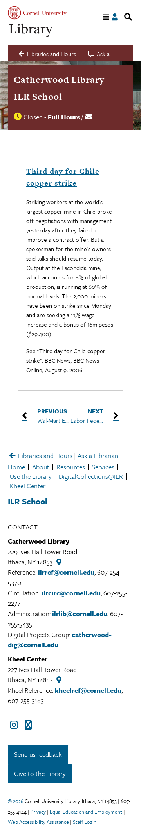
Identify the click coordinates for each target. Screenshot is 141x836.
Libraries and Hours (44, 455)
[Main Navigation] (106, 17)
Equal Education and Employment (86, 812)
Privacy (38, 812)
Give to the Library (40, 773)
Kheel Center (27, 486)
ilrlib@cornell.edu (79, 614)
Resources (70, 467)
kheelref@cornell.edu (88, 690)
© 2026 (16, 801)
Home (16, 467)
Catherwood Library (59, 79)
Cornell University (37, 13)
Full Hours (64, 117)
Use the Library (31, 476)
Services (103, 467)
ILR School (38, 96)
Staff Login (84, 822)
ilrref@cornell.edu (66, 572)
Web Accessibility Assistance (38, 822)
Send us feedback (38, 754)
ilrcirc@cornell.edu (71, 593)
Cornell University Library (31, 30)
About (40, 467)
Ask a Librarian (98, 455)
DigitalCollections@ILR (91, 476)
